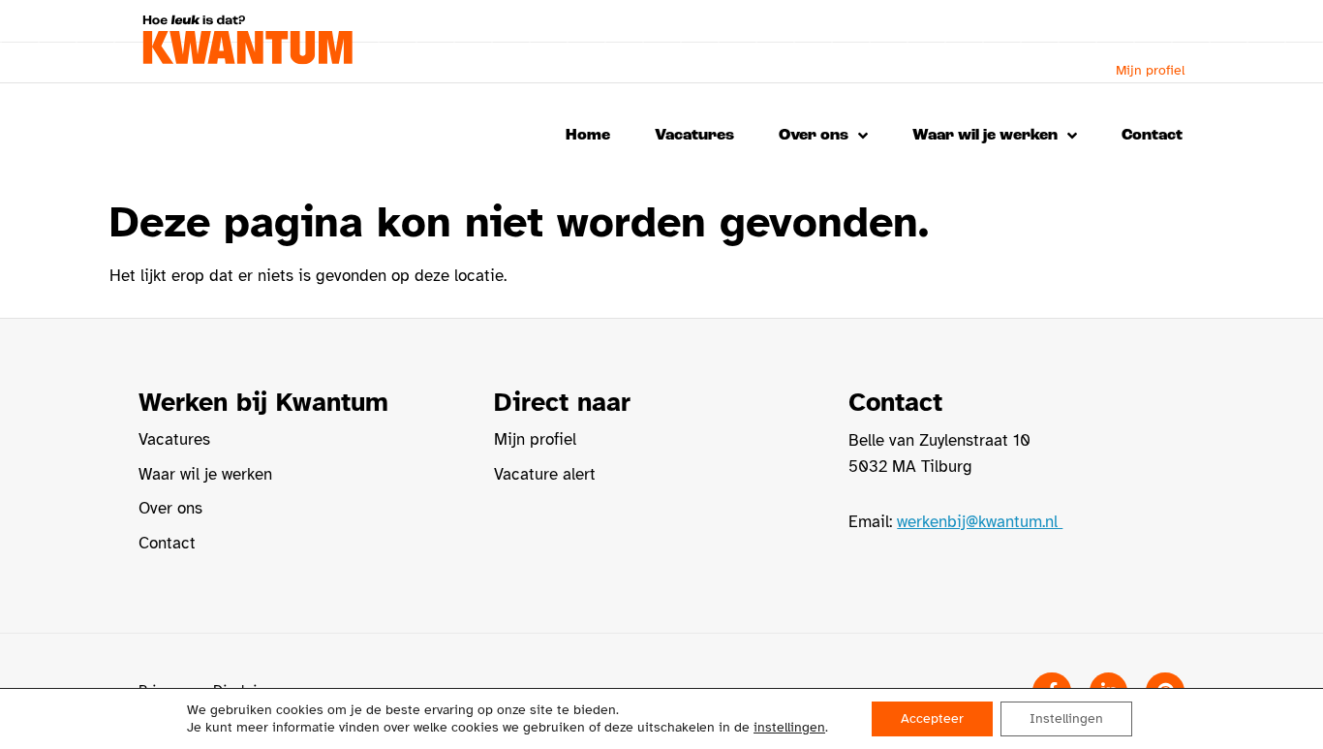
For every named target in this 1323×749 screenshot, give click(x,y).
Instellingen (1066, 718)
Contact (1152, 135)
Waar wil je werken (985, 135)
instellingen (789, 727)
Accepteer (932, 718)
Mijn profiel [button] (1150, 70)
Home (588, 135)
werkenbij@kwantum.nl (979, 522)
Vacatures (694, 135)
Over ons (813, 135)
